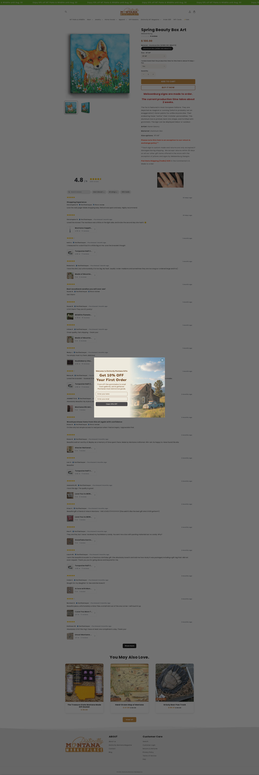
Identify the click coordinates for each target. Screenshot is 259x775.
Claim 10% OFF (111, 404)
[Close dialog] (162, 360)
